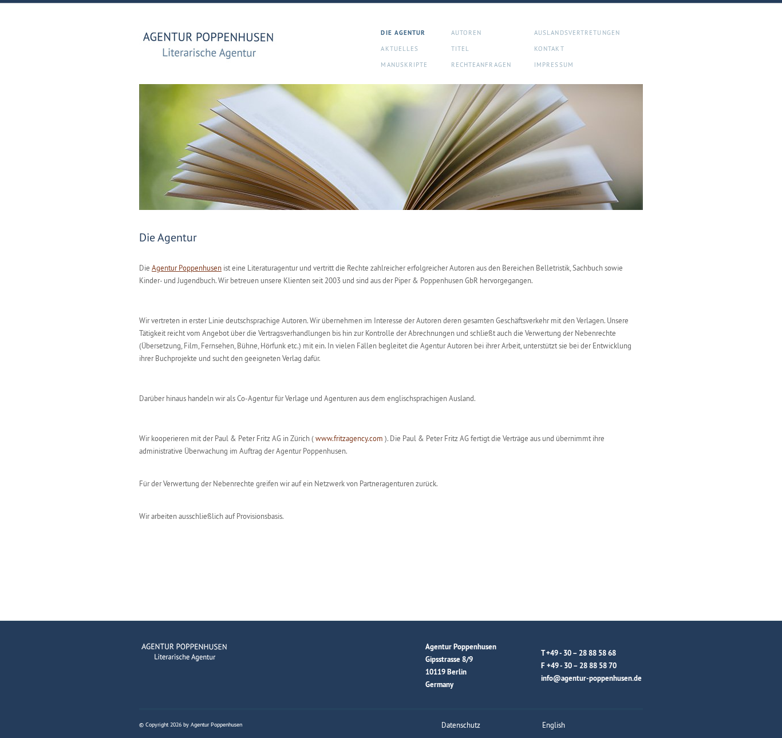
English (553, 724)
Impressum (554, 65)
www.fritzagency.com (349, 438)
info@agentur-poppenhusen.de (591, 678)
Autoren (466, 33)
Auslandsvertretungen (577, 33)
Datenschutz (460, 724)
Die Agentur (403, 33)
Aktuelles (399, 49)
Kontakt (549, 49)
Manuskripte (404, 65)
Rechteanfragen (481, 65)
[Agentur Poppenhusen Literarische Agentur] (209, 46)
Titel (460, 49)
